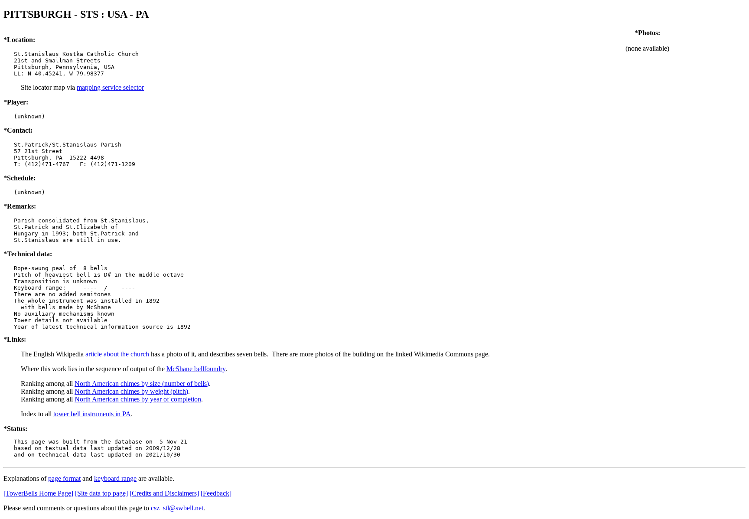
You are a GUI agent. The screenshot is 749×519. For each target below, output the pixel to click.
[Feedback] (216, 493)
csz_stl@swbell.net (177, 508)
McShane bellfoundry (195, 368)
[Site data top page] (101, 493)
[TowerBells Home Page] (38, 493)
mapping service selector (110, 87)
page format (64, 478)
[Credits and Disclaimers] (164, 493)
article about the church (117, 354)
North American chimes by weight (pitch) (131, 391)
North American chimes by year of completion (138, 399)
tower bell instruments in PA (92, 414)
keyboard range (115, 478)
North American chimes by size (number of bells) (142, 383)
